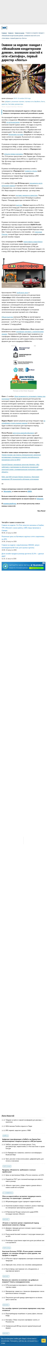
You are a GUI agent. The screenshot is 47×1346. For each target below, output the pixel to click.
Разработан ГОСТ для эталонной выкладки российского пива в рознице (24, 1180)
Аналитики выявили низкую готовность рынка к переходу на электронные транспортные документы (25, 1207)
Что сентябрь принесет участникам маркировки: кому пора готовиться (23, 1309)
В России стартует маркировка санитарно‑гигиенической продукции (24, 1259)
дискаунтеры (19, 104)
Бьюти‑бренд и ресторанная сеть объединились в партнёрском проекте (22, 1270)
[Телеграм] (10, 27)
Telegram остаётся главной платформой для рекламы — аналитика (24, 1121)
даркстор (4, 104)
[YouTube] (26, 27)
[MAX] (18, 27)
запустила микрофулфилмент (23, 433)
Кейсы (5, 1135)
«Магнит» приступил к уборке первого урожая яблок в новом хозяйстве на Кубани (23, 1186)
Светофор (11, 104)
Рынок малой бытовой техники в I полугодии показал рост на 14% (25, 1235)
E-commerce (8, 1193)
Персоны (6, 1248)
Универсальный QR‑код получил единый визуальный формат (23, 1327)
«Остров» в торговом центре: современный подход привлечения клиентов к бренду (20, 1224)
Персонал (7, 1166)
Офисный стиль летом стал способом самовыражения (24, 1265)
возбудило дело (22, 292)
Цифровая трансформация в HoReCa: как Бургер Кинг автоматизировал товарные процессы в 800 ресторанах (22, 1140)
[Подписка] (35, 27)
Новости (10, 33)
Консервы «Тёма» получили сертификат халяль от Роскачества (23, 1321)
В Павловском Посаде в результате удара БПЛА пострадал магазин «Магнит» (22, 1213)
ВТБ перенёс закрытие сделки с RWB (18, 1130)
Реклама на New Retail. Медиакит (23, 391)
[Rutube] (30, 27)
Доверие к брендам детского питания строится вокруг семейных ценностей (23, 1229)
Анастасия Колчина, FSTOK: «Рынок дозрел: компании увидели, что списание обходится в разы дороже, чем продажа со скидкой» (21, 1253)
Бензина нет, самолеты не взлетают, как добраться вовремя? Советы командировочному (20, 1281)
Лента (43, 101)
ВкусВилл (37, 101)
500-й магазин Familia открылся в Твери (19, 1126)
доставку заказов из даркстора (26, 195)
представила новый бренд (33, 242)
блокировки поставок (16, 134)
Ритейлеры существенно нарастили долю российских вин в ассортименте (25, 1241)
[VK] (14, 27)
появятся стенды (31, 171)
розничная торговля (18, 101)
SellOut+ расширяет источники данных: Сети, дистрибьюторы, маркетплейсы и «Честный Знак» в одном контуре (25, 1146)
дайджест (8, 101)
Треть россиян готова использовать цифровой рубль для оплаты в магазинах (25, 1160)
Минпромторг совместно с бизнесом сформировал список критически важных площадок (25, 1292)
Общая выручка (7, 317)
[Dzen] (22, 27)
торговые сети (29, 101)
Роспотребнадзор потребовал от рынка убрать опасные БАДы (24, 1314)
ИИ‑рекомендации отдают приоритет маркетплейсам (23, 1201)
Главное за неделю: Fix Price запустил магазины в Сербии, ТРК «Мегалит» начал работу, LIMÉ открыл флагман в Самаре (23, 527)
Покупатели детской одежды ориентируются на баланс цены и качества (24, 1298)
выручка (19, 205)
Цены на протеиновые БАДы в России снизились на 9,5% (25, 1175)
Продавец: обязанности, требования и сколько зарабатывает (19, 1171)
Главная (4, 33)
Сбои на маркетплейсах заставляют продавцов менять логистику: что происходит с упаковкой (21, 1197)
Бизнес (6, 1219)
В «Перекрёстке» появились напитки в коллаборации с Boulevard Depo (24, 1154)
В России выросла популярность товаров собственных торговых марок (24, 1286)
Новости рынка (19, 33)
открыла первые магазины (13, 154)
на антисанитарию (13, 122)
